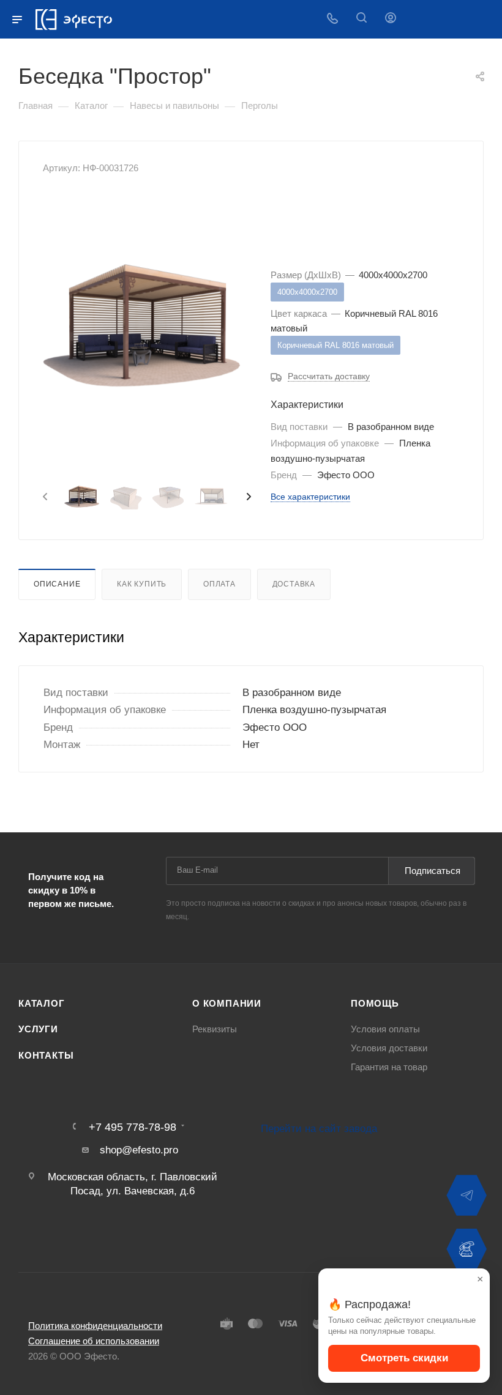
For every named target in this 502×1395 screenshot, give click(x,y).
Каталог (41, 1003)
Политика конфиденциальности (95, 1326)
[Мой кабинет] (390, 19)
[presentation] (44, 497)
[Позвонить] (466, 1248)
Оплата (219, 584)
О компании (226, 1003)
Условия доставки (389, 1048)
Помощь (375, 1003)
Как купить (142, 584)
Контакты (45, 1055)
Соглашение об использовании (93, 1341)
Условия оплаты (385, 1029)
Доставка (293, 584)
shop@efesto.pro (139, 1150)
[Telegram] (466, 1195)
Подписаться (432, 870)
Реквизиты (214, 1029)
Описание (57, 584)
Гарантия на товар (389, 1067)
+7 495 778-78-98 (132, 1127)
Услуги (38, 1029)
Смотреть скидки (404, 1358)
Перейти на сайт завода (319, 1128)
